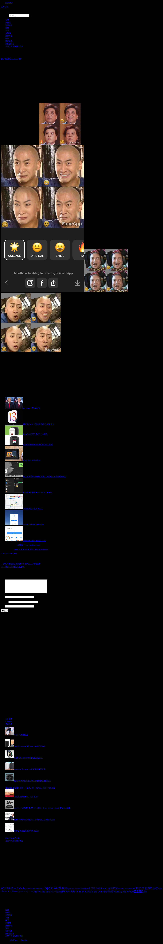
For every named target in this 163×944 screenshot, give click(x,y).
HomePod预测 (131, 888)
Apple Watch (53, 887)
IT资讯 (8, 23)
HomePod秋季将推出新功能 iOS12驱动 (38, 444)
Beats (65, 888)
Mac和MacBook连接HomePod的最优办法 (29, 746)
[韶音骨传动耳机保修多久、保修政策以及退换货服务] (9, 820)
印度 (59, 891)
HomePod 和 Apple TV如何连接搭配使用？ (30, 769)
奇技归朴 (4, 7)
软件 (7, 38)
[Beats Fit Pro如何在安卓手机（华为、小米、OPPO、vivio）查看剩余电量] (9, 808)
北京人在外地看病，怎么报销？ (26, 797)
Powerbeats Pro (23, 892)
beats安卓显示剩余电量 (93, 888)
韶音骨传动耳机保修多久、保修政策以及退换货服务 (34, 820)
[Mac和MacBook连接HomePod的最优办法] (9, 746)
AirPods (21, 888)
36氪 (15, 888)
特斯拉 (110, 891)
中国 (43, 892)
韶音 (145, 892)
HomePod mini (122, 888)
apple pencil (35, 888)
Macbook (15, 892)
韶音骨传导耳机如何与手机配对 (26, 831)
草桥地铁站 (130, 892)
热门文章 (8, 719)
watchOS (30, 891)
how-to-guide (143, 887)
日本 (99, 892)
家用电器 (8, 41)
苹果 (7, 30)
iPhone (159, 888)
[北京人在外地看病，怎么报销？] (9, 797)
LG (10, 891)
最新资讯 (8, 721)
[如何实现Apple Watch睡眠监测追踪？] (9, 758)
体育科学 (47, 891)
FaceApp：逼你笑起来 (31, 408)
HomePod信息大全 (12, 838)
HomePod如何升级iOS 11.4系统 (35, 434)
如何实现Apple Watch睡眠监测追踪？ (28, 758)
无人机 (95, 891)
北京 (52, 892)
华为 (56, 892)
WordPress (13, 940)
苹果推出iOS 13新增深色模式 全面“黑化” (39, 424)
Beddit (104, 888)
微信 (80, 892)
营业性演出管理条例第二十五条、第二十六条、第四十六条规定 (30, 788)
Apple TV (41, 888)
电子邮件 (4, 602)
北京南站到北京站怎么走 (33, 508)
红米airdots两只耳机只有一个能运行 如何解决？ (32, 781)
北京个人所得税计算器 (14, 46)
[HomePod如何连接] (9, 735)
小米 (76, 892)
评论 (2, 593)
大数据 (8, 33)
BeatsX (83, 888)
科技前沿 (8, 25)
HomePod (8, 3)
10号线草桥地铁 (7, 888)
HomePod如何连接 (21, 735)
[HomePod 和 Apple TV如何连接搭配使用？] (9, 769)
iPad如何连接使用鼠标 (31, 460)
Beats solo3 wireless (74, 888)
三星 (35, 892)
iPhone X (5, 891)
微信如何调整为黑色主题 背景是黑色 (37, 492)
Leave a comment (7, 553)
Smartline (24, 940)
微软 (83, 891)
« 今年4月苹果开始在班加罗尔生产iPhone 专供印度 (20, 564)
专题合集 (8, 724)
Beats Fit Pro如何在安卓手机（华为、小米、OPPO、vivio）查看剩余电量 (42, 808)
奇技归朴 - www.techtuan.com (28, 545)
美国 (124, 892)
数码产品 (8, 36)
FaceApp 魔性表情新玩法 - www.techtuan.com (31, 549)
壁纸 (63, 891)
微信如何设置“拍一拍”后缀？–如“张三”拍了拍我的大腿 (44, 476)
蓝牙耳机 (138, 891)
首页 (7, 20)
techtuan (15, 59)
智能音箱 (104, 892)
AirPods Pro (28, 888)
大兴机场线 (70, 892)
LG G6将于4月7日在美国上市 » (13, 567)
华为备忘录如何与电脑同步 (33, 524)
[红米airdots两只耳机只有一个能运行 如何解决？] (9, 781)
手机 (7, 28)
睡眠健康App (118, 892)
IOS (15, 553)
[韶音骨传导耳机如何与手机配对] (9, 831)
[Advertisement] (67, 77)
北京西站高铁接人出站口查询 (34, 541)
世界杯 (39, 891)
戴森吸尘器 (89, 892)
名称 (2, 597)
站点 (2, 606)
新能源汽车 (9, 44)
